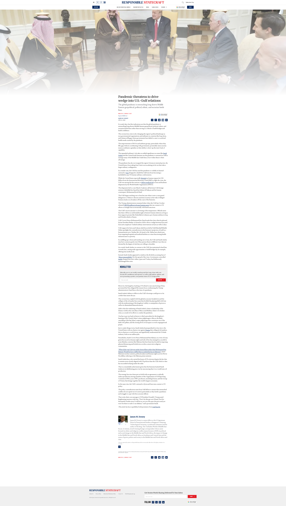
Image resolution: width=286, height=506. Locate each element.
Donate (190, 7)
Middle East (128, 113)
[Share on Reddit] (159, 120)
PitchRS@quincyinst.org (130, 493)
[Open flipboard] (104, 2)
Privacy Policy (98, 493)
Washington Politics (138, 7)
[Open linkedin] (163, 502)
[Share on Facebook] (156, 120)
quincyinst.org (190, 2)
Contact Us (120, 493)
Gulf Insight (156, 407)
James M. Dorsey (123, 118)
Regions (163, 7)
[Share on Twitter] (152, 120)
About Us (91, 493)
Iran (127, 173)
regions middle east (122, 115)
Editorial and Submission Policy (109, 493)
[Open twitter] (97, 2)
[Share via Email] (166, 120)
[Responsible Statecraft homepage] (105, 490)
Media (147, 7)
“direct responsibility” (125, 257)
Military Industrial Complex (123, 7)
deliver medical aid (147, 182)
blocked (143, 178)
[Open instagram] (160, 502)
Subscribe (96, 7)
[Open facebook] (101, 2)
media (120, 259)
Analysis (120, 113)
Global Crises (155, 7)
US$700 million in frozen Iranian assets (136, 205)
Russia (148, 330)
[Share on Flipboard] (163, 120)
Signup (191, 496)
